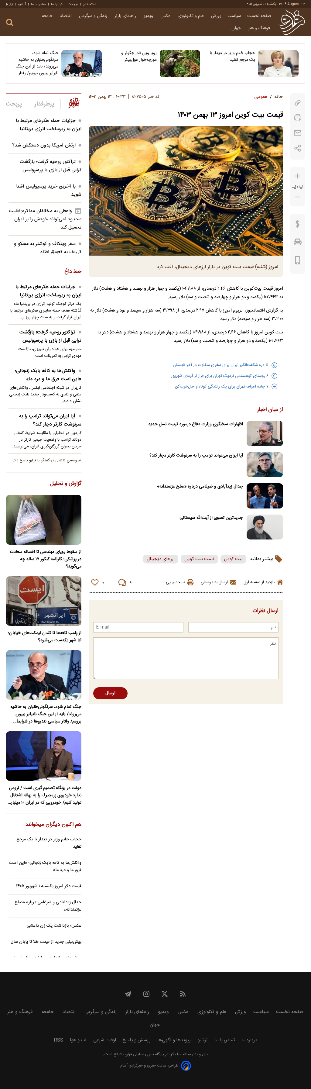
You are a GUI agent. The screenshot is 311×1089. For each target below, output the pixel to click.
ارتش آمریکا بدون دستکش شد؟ (44, 145)
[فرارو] (292, 22)
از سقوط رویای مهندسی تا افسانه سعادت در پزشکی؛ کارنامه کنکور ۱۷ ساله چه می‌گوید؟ (45, 559)
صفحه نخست (259, 16)
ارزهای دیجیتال (161, 559)
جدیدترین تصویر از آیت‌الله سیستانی (211, 518)
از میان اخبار (270, 410)
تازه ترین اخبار (74, 102)
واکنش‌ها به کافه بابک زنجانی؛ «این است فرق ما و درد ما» (48, 375)
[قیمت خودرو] (298, 243)
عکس (166, 16)
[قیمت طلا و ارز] (298, 225)
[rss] (182, 994)
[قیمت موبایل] (297, 262)
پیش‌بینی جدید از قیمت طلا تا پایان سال (46, 942)
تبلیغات (73, 4)
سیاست (234, 16)
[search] (9, 22)
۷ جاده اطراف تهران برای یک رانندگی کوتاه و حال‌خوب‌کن (221, 386)
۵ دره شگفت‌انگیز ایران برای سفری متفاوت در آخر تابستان (220, 365)
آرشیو (22, 4)
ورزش (216, 16)
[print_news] (298, 118)
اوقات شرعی (104, 1040)
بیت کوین (233, 559)
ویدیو (148, 16)
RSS (9, 4)
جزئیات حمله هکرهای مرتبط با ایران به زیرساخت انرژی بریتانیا (48, 125)
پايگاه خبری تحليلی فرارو (144, 1054)
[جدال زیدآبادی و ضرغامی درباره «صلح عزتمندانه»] (265, 495)
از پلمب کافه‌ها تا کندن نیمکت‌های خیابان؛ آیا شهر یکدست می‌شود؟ (44, 636)
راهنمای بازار (125, 16)
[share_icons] (298, 148)
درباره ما (57, 4)
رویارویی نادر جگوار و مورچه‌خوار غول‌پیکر (139, 56)
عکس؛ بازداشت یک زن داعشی (53, 925)
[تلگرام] (128, 994)
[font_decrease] (297, 197)
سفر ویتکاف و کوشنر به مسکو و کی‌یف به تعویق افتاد (47, 248)
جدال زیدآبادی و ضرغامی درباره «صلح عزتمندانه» (200, 486)
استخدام (89, 4)
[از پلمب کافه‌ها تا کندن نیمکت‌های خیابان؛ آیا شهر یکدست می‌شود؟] (43, 601)
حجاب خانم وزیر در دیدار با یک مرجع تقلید (232, 56)
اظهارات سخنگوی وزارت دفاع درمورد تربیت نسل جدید (195, 424)
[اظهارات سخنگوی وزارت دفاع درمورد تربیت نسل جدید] (265, 433)
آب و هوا (78, 1040)
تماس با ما (38, 4)
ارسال (110, 693)
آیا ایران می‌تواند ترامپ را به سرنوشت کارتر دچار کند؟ (196, 455)
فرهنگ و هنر (259, 28)
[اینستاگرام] (146, 994)
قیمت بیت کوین (199, 559)
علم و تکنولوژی (191, 16)
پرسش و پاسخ (137, 1040)
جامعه (48, 16)
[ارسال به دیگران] (297, 133)
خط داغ (72, 272)
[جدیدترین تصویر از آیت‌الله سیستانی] (265, 527)
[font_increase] (297, 176)
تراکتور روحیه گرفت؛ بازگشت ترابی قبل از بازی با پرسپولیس (50, 166)
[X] (164, 994)
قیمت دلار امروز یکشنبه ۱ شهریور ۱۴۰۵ (48, 886)
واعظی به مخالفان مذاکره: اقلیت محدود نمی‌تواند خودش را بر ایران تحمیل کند (45, 219)
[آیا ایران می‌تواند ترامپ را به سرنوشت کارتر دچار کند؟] (265, 464)
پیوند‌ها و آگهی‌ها (174, 1040)
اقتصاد (66, 16)
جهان (236, 28)
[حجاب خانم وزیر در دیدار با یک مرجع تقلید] (278, 63)
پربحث (14, 104)
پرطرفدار (44, 104)
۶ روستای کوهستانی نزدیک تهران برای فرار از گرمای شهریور (219, 376)
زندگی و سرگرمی (93, 16)
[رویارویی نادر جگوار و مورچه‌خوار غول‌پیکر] (180, 63)
